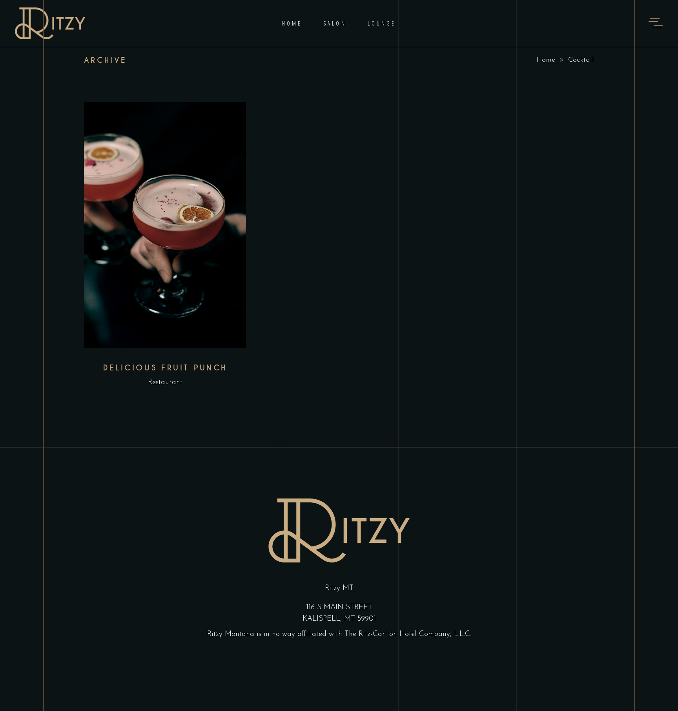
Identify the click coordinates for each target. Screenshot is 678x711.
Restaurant (165, 382)
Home (545, 60)
